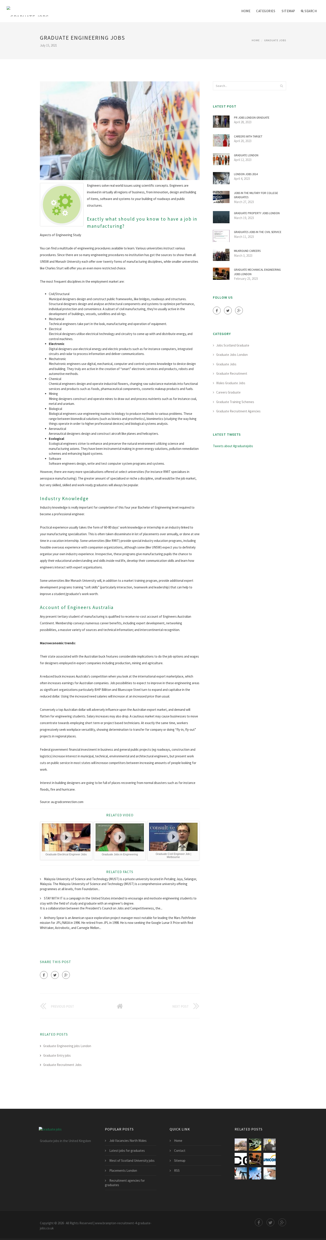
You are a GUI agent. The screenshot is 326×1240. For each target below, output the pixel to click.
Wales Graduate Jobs (230, 383)
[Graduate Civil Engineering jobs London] (241, 1159)
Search (310, 11)
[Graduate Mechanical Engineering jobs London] (255, 1159)
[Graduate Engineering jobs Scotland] (241, 1144)
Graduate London (246, 155)
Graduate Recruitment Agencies (238, 411)
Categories (265, 11)
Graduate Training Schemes (235, 402)
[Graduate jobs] (28, 8)
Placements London (123, 1170)
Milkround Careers (247, 251)
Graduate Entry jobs (57, 1055)
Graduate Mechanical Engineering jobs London (257, 272)
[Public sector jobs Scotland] (241, 1173)
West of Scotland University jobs (132, 1160)
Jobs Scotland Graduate (232, 345)
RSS (177, 1170)
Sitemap (288, 11)
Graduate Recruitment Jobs (62, 1065)
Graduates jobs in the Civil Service (257, 232)
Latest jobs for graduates (127, 1150)
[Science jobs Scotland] (269, 1173)
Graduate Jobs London (232, 355)
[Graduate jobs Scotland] (255, 1173)
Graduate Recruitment (231, 373)
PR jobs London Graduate (251, 117)
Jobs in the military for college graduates (256, 195)
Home (245, 11)
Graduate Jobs (275, 40)
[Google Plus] (66, 975)
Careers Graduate (228, 392)
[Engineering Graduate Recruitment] (269, 1159)
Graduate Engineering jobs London (67, 1046)
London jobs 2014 (245, 174)
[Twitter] (55, 975)
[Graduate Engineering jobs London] (255, 1144)
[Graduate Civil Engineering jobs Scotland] (269, 1144)
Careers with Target (248, 136)
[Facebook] (44, 975)
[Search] (281, 85)
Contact (179, 1150)
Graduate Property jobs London (257, 213)
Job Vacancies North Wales (128, 1140)
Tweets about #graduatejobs (233, 446)
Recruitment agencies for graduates (125, 1182)
